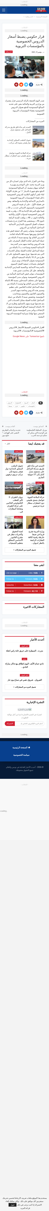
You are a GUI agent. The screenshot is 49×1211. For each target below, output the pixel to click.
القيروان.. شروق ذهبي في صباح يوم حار (24, 680)
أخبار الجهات (24, 646)
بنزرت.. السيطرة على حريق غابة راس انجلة (24, 651)
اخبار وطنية (9, 51)
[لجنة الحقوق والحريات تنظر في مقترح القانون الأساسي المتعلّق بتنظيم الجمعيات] (14, 522)
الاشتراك (10, 723)
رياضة (24, 659)
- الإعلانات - (24, 392)
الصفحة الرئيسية (20, 747)
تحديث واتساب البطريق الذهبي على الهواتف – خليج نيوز (11, 432)
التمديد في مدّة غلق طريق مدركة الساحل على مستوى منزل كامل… (18, 129)
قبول (12, 1205)
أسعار (33, 403)
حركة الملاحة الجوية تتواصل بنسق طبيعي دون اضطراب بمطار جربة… (18, 155)
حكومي (23, 406)
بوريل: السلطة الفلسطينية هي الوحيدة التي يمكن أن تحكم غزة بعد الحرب (37, 432)
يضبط (10, 406)
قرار (16, 406)
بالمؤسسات (31, 406)
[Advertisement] (24, 363)
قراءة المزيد (25, 1208)
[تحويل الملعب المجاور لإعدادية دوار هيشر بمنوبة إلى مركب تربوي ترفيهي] (38, 143)
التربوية (26, 403)
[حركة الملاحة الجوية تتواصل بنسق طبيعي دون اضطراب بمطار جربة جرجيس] (38, 156)
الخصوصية (18, 403)
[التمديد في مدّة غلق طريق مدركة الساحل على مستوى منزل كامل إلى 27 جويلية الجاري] (38, 130)
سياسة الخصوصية (21, 755)
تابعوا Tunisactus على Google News (28, 336)
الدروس (10, 403)
